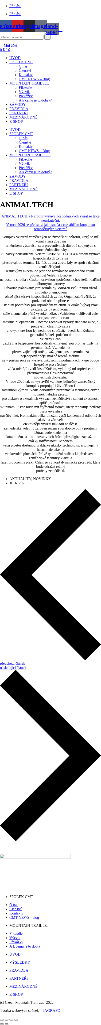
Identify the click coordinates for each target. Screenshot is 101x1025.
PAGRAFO (51, 1010)
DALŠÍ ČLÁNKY (14, 848)
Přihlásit (15, 6)
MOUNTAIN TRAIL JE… (29, 155)
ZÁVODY (17, 176)
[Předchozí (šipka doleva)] (2, 1024)
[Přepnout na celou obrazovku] (6, 1020)
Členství (25, 142)
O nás (23, 138)
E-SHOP (16, 193)
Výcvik (24, 164)
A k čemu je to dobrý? (35, 172)
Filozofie (25, 159)
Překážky (26, 168)
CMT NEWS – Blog (34, 151)
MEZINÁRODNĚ (23, 189)
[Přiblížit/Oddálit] (2, 1020)
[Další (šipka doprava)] (6, 1024)
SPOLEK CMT (21, 134)
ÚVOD (15, 130)
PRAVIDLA (18, 181)
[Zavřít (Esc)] (16, 1020)
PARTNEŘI (18, 185)
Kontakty (26, 147)
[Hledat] (47, 37)
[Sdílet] (11, 1020)
